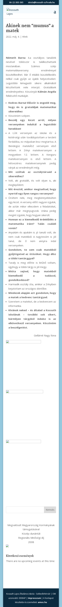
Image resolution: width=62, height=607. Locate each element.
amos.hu (42, 602)
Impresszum (34, 598)
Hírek (25, 36)
